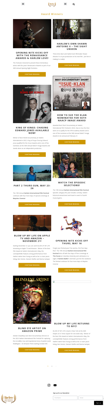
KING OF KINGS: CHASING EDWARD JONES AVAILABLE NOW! (32, 130)
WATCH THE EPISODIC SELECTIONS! (72, 183)
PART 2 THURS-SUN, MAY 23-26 (32, 187)
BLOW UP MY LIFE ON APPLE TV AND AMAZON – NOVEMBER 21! (32, 238)
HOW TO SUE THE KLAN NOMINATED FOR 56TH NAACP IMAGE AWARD (72, 118)
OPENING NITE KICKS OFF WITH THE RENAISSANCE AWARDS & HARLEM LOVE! (32, 55)
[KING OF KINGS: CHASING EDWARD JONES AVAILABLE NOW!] (32, 104)
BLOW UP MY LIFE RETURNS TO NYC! (71, 325)
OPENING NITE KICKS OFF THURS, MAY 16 (72, 242)
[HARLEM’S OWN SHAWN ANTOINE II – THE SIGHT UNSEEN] (72, 29)
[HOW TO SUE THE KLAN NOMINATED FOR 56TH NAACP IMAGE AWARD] (72, 93)
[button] (23, 4)
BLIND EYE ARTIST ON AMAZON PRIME (32, 329)
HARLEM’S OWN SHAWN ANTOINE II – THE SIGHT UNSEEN (71, 46)
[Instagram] (49, 385)
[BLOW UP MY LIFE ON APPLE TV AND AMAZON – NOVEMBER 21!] (32, 223)
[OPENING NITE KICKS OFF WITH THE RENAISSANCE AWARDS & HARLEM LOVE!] (32, 33)
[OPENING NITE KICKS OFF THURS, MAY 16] (72, 225)
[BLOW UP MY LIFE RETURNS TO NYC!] (72, 300)
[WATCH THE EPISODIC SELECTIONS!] (72, 165)
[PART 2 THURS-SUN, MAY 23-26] (32, 173)
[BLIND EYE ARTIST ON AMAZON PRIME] (32, 300)
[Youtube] (55, 385)
